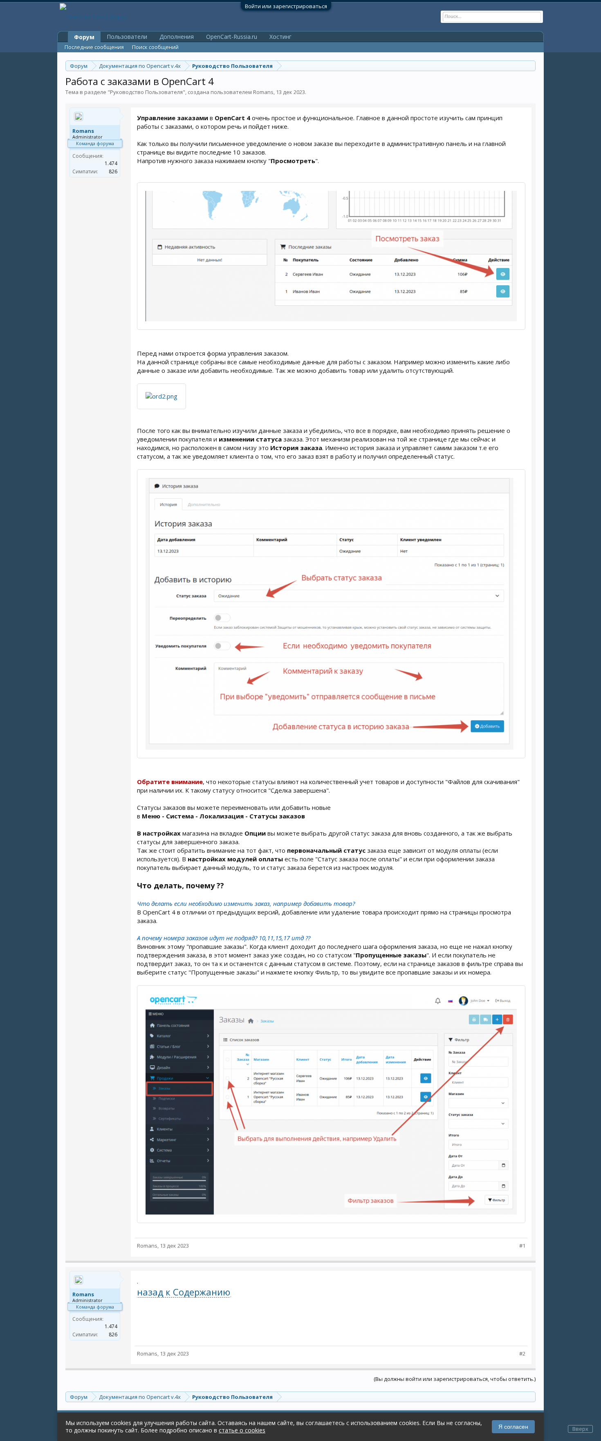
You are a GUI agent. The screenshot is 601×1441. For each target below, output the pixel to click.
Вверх (580, 1428)
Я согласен (513, 1426)
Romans (263, 92)
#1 (522, 1245)
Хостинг (280, 36)
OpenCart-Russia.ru (231, 36)
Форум (84, 37)
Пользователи (127, 36)
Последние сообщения (94, 47)
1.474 (111, 163)
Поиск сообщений (155, 47)
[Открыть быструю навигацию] (530, 65)
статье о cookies (242, 1430)
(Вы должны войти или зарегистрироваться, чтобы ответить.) (455, 1379)
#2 (522, 1353)
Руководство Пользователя (146, 92)
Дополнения (176, 36)
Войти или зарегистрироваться (286, 6)
